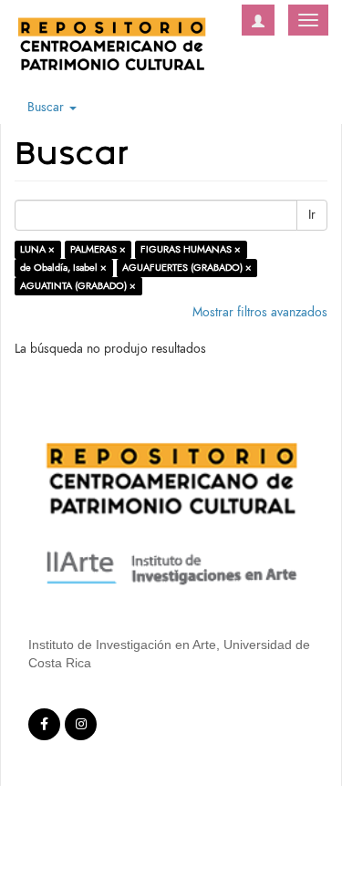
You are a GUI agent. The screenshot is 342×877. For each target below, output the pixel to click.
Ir (312, 214)
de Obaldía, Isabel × (63, 267)
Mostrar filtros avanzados (259, 312)
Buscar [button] (47, 107)
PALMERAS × (98, 249)
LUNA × (37, 249)
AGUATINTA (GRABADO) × (78, 286)
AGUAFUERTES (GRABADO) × (187, 267)
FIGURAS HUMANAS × (190, 249)
